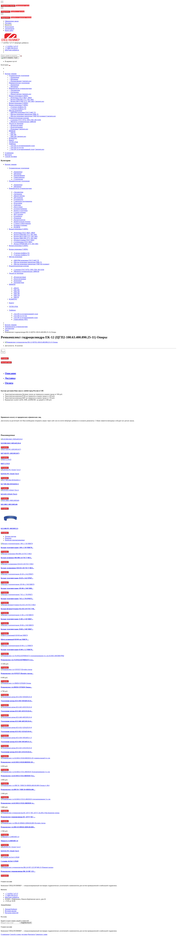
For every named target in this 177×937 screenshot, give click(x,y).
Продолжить (5, 11)
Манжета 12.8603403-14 (9, 841)
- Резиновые (13, 129)
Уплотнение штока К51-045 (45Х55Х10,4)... (16, 711)
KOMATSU (13, 299)
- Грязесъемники (19, 177)
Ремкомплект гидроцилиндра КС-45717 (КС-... (18, 817)
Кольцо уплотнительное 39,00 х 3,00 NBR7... (17, 629)
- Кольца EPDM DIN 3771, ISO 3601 (25, 244)
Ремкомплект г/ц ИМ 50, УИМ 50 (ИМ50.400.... (18, 789)
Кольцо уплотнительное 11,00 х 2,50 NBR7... (17, 619)
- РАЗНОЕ (16, 227)
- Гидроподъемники (20, 209)
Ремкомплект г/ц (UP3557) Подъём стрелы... (17, 673)
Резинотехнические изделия (19, 266)
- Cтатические (18, 179)
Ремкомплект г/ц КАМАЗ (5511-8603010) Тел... (18, 776)
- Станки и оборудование (22, 223)
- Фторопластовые (16, 125)
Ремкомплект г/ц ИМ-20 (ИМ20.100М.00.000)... (18, 827)
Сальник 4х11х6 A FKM (9, 861)
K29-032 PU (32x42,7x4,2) (10, 474)
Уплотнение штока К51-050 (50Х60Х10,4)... (16, 701)
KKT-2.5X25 (5, 463)
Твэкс (7, 330)
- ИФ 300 (12, 134)
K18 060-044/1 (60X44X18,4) (11, 443)
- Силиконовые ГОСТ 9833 (22, 242)
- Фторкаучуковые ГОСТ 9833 (23, 240)
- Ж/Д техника (18, 214)
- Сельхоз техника (19, 212)
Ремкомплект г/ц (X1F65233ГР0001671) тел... (17, 660)
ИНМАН (12, 284)
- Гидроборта (17, 216)
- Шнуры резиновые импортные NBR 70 (23, 114)
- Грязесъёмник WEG (20, 319)
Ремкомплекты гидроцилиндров (20, 188)
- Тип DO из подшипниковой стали (22, 146)
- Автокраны (14, 92)
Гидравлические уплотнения (19, 168)
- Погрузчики (18, 207)
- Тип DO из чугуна (16, 147)
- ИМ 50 (16, 297)
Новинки (8, 538)
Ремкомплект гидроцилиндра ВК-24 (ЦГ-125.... (18, 871)
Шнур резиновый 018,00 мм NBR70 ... (15, 639)
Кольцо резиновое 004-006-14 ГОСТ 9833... (16, 558)
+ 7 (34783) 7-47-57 (11, 46)
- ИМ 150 (16, 295)
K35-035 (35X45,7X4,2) (9, 494)
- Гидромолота (18, 199)
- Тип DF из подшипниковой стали (21, 149)
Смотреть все (26, 81)
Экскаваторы (9, 328)
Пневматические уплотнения (19, 181)
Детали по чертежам (16, 273)
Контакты (8, 155)
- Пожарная (17, 218)
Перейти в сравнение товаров (21, 17)
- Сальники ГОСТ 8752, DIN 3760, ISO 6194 (25, 120)
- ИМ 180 (16, 293)
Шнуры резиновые (15, 257)
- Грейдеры (17, 205)
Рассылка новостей (11, 913)
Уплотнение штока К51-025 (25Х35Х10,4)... (16, 752)
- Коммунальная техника (21, 221)
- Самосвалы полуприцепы (22, 201)
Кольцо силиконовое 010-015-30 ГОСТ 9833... (17, 568)
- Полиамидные (18, 282)
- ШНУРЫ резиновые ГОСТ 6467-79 (22, 112)
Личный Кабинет (11, 909)
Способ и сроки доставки (19, 934)
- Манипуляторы (15, 94)
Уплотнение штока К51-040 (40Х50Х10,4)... (16, 721)
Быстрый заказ (6, 362)
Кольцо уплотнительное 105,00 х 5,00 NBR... (17, 588)
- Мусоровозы (18, 197)
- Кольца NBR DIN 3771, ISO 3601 (25, 238)
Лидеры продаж (10, 536)
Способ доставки (11, 156)
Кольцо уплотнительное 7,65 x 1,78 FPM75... (17, 598)
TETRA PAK (13, 306)
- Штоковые (13, 79)
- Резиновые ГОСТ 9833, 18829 (20, 98)
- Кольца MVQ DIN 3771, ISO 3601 (21, 101)
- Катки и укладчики (20, 210)
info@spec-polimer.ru (12, 50)
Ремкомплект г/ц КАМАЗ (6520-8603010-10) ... (18, 762)
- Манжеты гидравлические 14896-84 (22, 122)
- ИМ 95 (12, 133)
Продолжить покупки (8, 5)
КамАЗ (11, 303)
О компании (9, 153)
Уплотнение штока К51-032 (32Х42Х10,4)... (16, 731)
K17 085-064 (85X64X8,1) (10, 484)
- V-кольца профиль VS (17, 109)
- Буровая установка (20, 225)
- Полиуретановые (16, 127)
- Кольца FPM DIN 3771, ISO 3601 (21, 99)
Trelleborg (12, 310)
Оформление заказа (22, 5)
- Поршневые (14, 77)
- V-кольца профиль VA (17, 107)
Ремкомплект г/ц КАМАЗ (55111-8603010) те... (18, 803)
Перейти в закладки (17, 11)
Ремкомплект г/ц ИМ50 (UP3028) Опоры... (16, 687)
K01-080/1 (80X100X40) (9, 504)
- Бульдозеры (17, 203)
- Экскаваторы (14, 90)
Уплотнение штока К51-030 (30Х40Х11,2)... (16, 742)
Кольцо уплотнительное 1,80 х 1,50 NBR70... (17, 547)
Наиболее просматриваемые (15, 540)
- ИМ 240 (12, 136)
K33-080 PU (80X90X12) (9, 528)
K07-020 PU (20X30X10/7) (10, 453)
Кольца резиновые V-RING (18, 249)
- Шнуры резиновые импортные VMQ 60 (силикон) (27, 116)
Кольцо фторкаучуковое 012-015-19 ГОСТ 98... (18, 609)
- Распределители (19, 220)
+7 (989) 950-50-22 (11, 48)
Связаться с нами (41, 934)
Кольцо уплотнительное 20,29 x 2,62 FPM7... (17, 578)
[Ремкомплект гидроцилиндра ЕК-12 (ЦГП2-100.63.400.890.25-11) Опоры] (31, 342)
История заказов (10, 911)
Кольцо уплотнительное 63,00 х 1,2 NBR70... (17, 649)
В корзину (5, 358)
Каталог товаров (10, 74)
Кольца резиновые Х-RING (18, 245)
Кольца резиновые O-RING (18, 229)
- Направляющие (15, 81)
